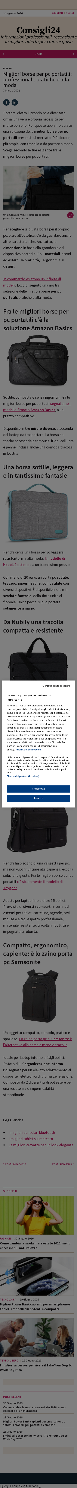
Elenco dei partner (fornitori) (23, 776)
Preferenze (38, 789)
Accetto (38, 798)
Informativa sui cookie (28, 749)
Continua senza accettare (56, 686)
